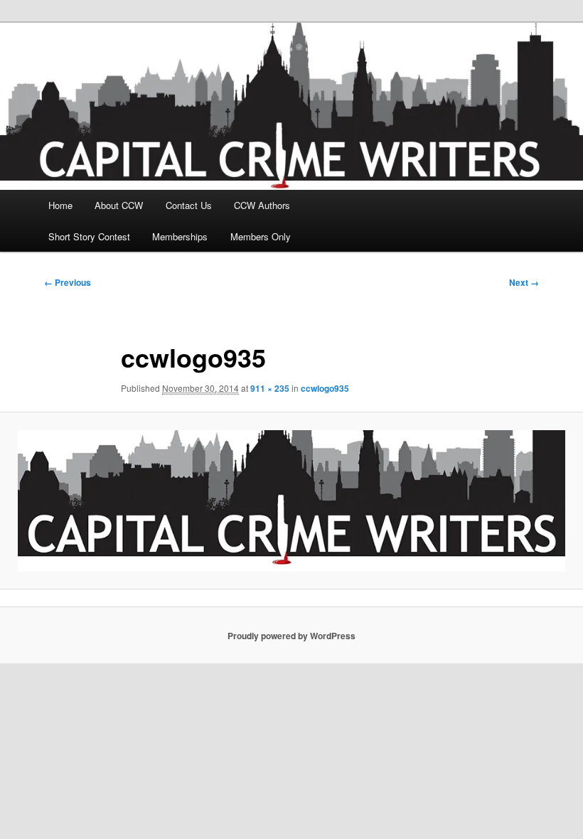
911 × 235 (269, 388)
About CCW (119, 205)
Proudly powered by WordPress (291, 635)
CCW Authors (262, 205)
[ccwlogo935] (291, 501)
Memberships (180, 236)
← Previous (67, 282)
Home (60, 205)
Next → (524, 282)
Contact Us (189, 205)
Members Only (260, 236)
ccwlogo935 (325, 388)
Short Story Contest (89, 236)
